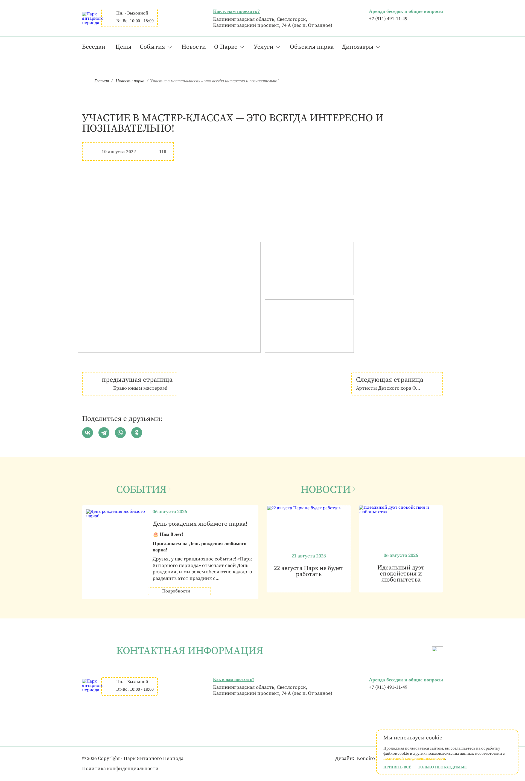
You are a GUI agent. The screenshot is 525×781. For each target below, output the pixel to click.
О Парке (225, 47)
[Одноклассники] (136, 432)
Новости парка (130, 81)
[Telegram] (103, 432)
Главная (101, 81)
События (152, 47)
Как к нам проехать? (236, 11)
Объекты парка (312, 47)
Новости (194, 47)
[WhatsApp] (120, 432)
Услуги (263, 47)
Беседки (93, 47)
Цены (123, 47)
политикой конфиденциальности (414, 758)
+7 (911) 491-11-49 (388, 18)
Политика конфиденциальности (120, 768)
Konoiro (366, 758)
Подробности (176, 591)
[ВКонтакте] (87, 432)
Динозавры (358, 47)
